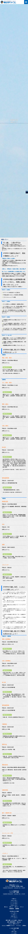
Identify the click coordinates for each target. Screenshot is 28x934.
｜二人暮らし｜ (14, 914)
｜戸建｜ (14, 929)
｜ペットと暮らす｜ (14, 917)
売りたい (16, 906)
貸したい (11, 906)
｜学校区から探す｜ (14, 905)
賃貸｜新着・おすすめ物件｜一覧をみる (14, 920)
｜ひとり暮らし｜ (14, 913)
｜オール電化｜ (14, 933)
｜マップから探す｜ (14, 903)
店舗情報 (17, 908)
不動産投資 (11, 908)
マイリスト (18, 925)
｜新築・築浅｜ (14, 931)
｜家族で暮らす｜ (14, 916)
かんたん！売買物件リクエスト (8, 925)
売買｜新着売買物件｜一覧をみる (14, 922)
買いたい (6, 906)
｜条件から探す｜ (14, 900)
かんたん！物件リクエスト (14, 923)
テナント (22, 906)
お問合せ (24, 925)
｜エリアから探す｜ (14, 902)
